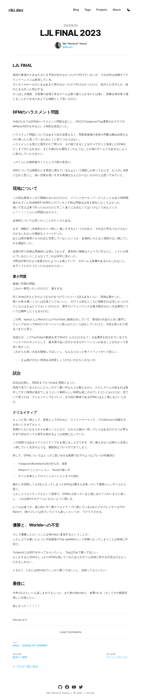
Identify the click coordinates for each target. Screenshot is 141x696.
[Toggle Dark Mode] (129, 9)
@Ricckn (68, 47)
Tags (87, 9)
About (117, 9)
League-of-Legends (34, 645)
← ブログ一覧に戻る (25, 666)
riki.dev (90, 692)
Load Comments (70, 632)
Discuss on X (20, 619)
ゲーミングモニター (117, 657)
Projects (101, 9)
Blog (76, 9)
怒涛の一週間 (20, 657)
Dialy (16, 645)
